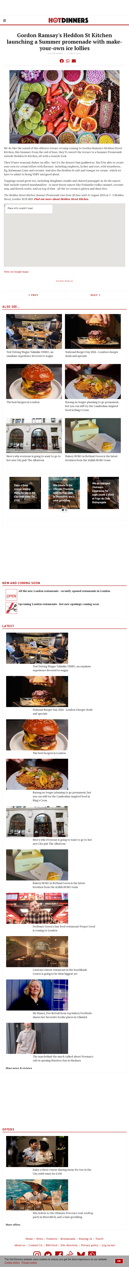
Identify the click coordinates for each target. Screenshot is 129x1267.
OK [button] (119, 1261)
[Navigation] (4, 20)
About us (19, 1245)
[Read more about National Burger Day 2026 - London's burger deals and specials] (92, 332)
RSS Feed (51, 1245)
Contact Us (35, 1245)
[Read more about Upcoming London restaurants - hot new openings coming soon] (11, 608)
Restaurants (68, 1239)
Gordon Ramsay (64, 281)
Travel (99, 1239)
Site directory (69, 1245)
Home (29, 1239)
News (39, 1239)
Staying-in (85, 1239)
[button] (55, 61)
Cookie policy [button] (12, 1262)
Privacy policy (89, 1245)
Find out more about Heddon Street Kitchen (61, 199)
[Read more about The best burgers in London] (34, 381)
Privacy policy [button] (29, 1262)
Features (51, 1239)
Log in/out (108, 1245)
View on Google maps (16, 271)
